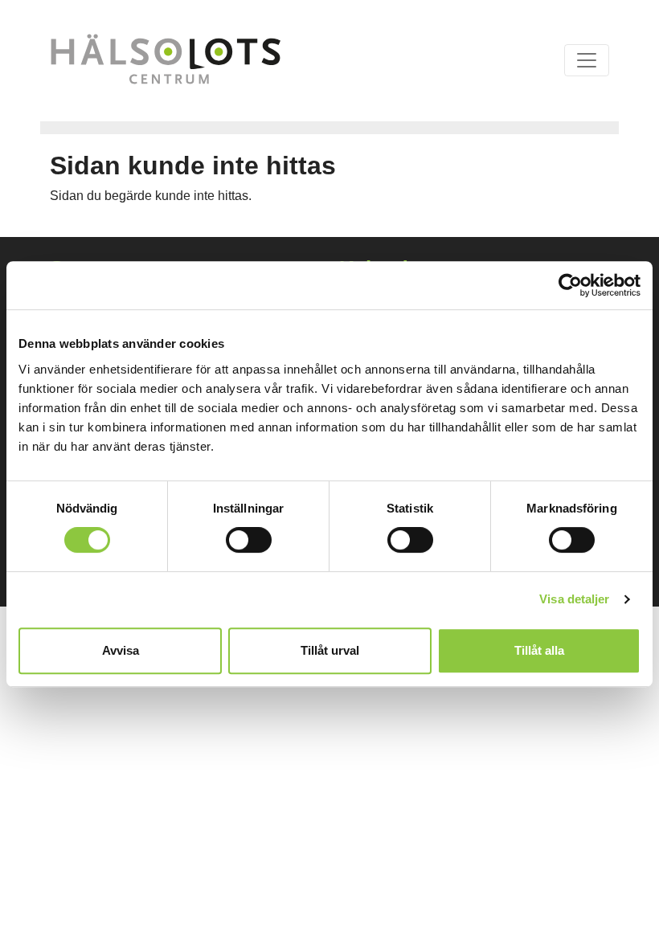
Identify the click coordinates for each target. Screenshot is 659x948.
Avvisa (120, 650)
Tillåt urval (330, 650)
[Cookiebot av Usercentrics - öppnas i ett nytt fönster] (570, 285)
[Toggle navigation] (586, 60)
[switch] (249, 540)
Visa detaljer (574, 599)
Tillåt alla (539, 650)
